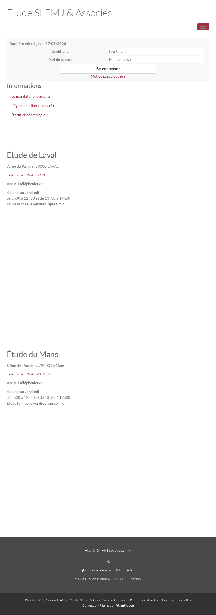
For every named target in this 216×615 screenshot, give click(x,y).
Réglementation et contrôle (33, 105)
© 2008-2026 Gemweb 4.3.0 (46, 600)
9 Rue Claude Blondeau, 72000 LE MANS (108, 578)
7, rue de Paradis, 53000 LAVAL (109, 570)
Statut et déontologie (28, 115)
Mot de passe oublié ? (108, 76)
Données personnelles (175, 600)
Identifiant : (60, 51)
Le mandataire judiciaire (30, 96)
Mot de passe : (60, 59)
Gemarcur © (123, 600)
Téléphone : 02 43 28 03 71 (29, 374)
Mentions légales (146, 600)
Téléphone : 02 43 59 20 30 (29, 175)
